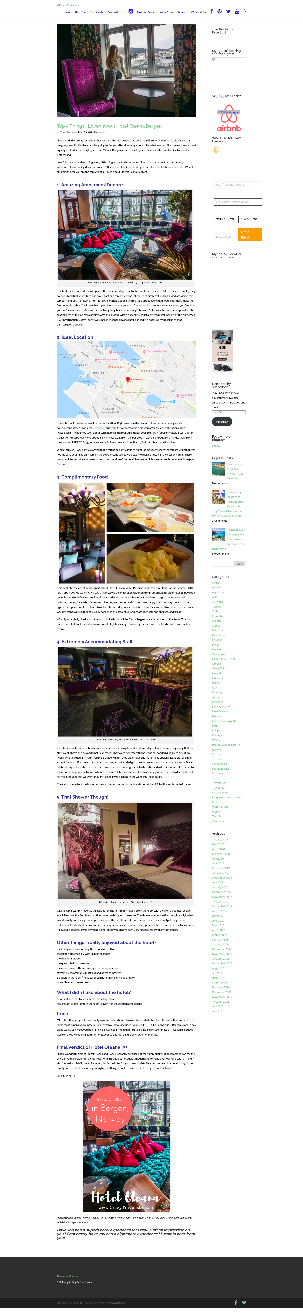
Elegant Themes (82, 1302)
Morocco (217, 701)
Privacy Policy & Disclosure (75, 1282)
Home (67, 12)
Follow (216, 445)
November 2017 (222, 896)
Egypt (215, 644)
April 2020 (218, 849)
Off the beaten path (224, 720)
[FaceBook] (212, 14)
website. (179, 167)
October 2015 (220, 1001)
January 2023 (220, 839)
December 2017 (222, 891)
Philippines (218, 730)
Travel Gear (219, 782)
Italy (214, 687)
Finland (216, 649)
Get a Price (245, 234)
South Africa (219, 763)
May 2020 (218, 844)
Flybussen (99, 427)
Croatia (216, 620)
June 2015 (218, 1011)
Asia (214, 596)
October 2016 (220, 958)
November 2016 (222, 953)
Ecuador (217, 639)
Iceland (216, 673)
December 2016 (222, 949)
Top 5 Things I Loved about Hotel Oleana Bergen (109, 126)
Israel (215, 682)
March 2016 (219, 982)
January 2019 (220, 872)
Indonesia (218, 678)
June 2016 (218, 977)
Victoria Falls (220, 806)
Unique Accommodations (227, 797)
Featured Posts (145, 12)
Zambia (216, 816)
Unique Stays (166, 12)
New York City (221, 706)
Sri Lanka (217, 773)
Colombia (218, 616)
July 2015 (218, 1006)
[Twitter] (228, 14)
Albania (216, 587)
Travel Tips (219, 787)
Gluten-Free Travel (223, 658)
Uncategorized (221, 792)
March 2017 (219, 934)
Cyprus (216, 625)
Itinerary (217, 692)
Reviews (182, 12)
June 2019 (218, 863)
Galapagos (218, 654)
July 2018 (218, 882)
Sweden (216, 778)
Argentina (218, 592)
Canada (216, 606)
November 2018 (222, 877)
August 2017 (219, 910)
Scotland (217, 754)
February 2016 (221, 987)
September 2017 (222, 906)
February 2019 (221, 868)
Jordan (216, 697)
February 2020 (221, 853)
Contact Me (96, 12)
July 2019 (218, 858)
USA (214, 801)
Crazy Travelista (69, 132)
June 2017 (218, 920)
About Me (80, 12)
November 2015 (222, 996)
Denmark (217, 630)
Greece (216, 663)
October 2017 (220, 901)
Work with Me (199, 12)
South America (221, 768)
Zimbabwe (218, 821)
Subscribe (222, 421)
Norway (99, 132)
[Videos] (237, 14)
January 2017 (220, 944)
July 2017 (218, 915)
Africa (216, 582)
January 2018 (220, 887)
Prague (216, 739)
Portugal (217, 735)
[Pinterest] (219, 14)
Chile (215, 611)
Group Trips (219, 668)
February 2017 (221, 939)
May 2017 (218, 925)
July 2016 (218, 973)
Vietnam (217, 811)
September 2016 (222, 963)
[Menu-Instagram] (131, 14)
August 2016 (219, 968)
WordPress (117, 1302)
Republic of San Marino (226, 744)
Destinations (114, 12)
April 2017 (218, 930)
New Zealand (220, 711)
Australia (217, 601)
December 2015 (222, 992)
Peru (215, 725)
